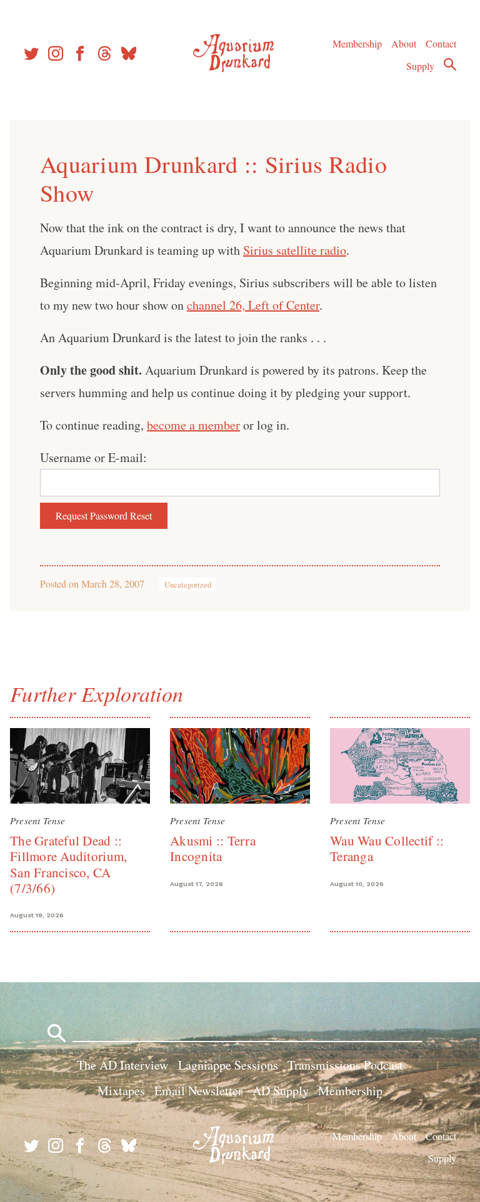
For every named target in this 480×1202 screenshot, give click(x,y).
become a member (193, 424)
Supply (420, 65)
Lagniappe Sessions (228, 1065)
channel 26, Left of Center (253, 305)
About (403, 43)
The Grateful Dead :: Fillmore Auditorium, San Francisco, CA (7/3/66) (68, 864)
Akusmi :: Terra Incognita (213, 848)
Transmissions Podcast (345, 1065)
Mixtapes (121, 1090)
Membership (357, 43)
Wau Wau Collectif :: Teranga (387, 848)
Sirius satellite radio (294, 250)
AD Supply (280, 1090)
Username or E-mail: (93, 457)
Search (450, 64)
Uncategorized (187, 584)
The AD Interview (122, 1065)
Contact (441, 43)
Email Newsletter (198, 1090)
